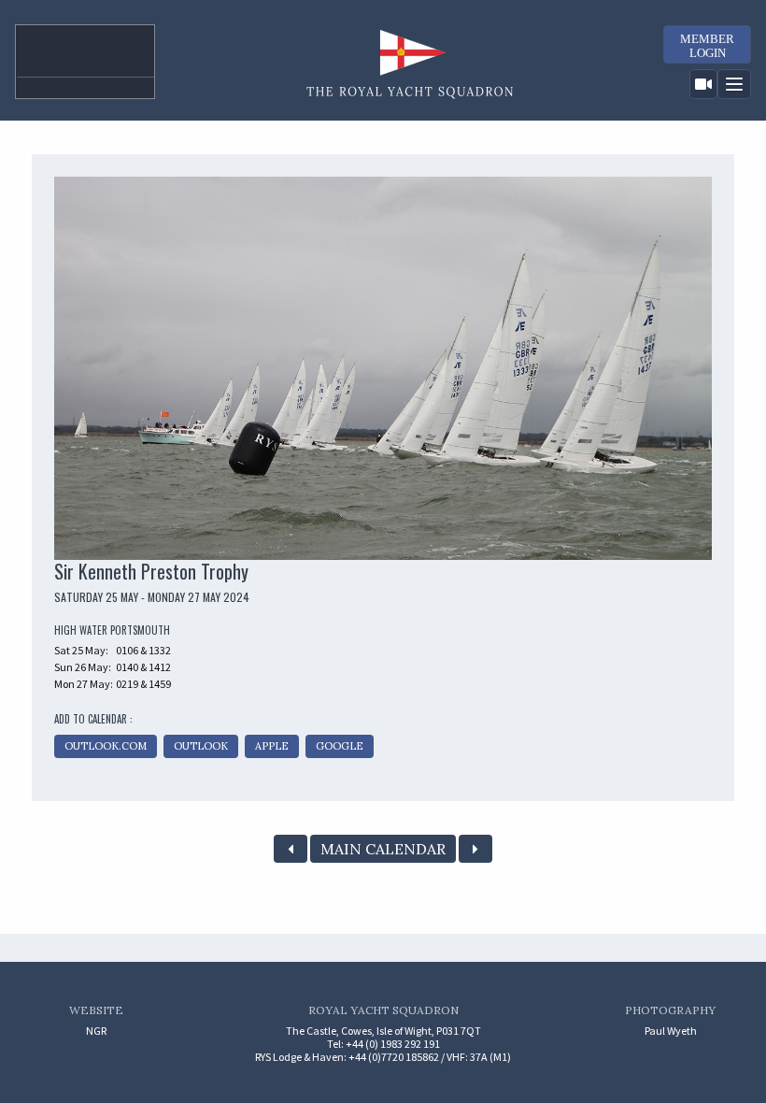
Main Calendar (383, 848)
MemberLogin (707, 46)
